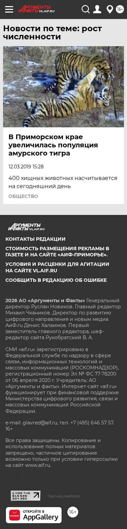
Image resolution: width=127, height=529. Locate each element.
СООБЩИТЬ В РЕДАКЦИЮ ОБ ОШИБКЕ (56, 280)
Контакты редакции (35, 239)
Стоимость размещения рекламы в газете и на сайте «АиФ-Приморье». (57, 251)
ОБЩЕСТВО (23, 196)
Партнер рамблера (64, 496)
